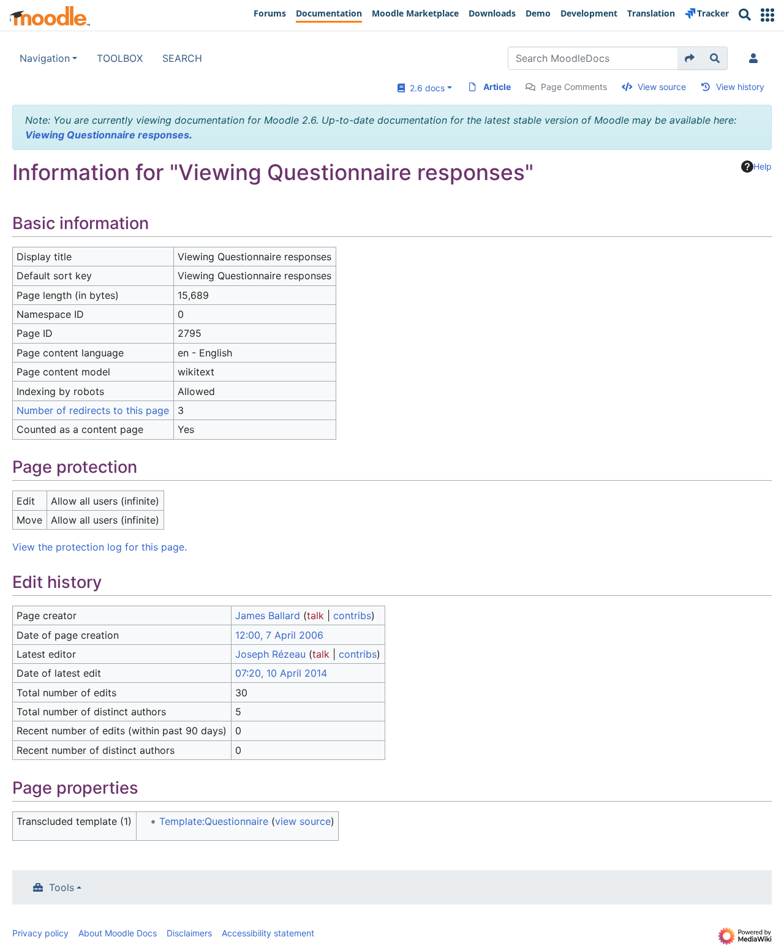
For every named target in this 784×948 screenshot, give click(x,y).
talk (315, 615)
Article (497, 86)
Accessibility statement (268, 933)
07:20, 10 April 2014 (281, 673)
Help (762, 166)
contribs (352, 615)
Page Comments (574, 86)
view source (303, 821)
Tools (61, 887)
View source (662, 86)
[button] (767, 15)
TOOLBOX (120, 58)
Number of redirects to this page (93, 410)
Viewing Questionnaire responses (107, 135)
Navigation (45, 58)
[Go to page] (690, 58)
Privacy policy (40, 933)
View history (740, 86)
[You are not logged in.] (755, 58)
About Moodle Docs (117, 933)
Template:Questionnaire (213, 821)
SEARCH (182, 58)
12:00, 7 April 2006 (279, 635)
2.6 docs (425, 88)
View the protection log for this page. (99, 547)
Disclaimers (189, 933)
